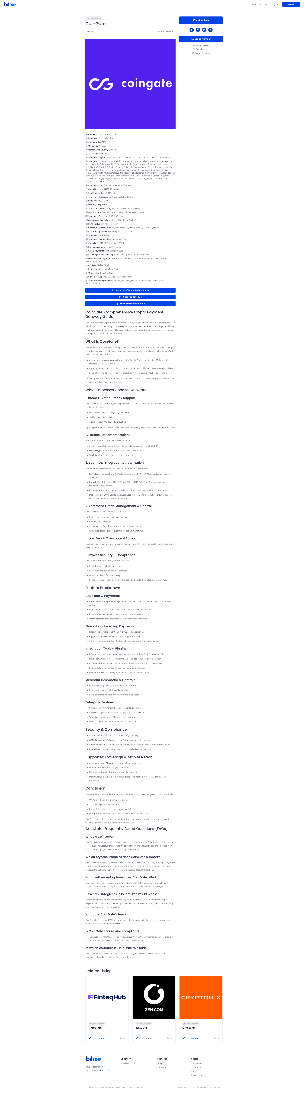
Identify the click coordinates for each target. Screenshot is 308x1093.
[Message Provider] (121, 1038)
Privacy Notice (199, 1087)
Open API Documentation (132, 303)
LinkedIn (197, 1067)
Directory (256, 4)
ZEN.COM (141, 1027)
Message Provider (201, 38)
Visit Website (202, 20)
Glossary (162, 1067)
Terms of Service (181, 1087)
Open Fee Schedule (132, 297)
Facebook (197, 1063)
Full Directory (129, 1063)
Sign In (275, 4)
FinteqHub (95, 1027)
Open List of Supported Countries (132, 290)
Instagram (197, 1075)
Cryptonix (188, 1027)
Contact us (104, 1070)
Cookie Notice (216, 1087)
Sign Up (291, 4)
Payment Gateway (94, 18)
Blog (267, 4)
